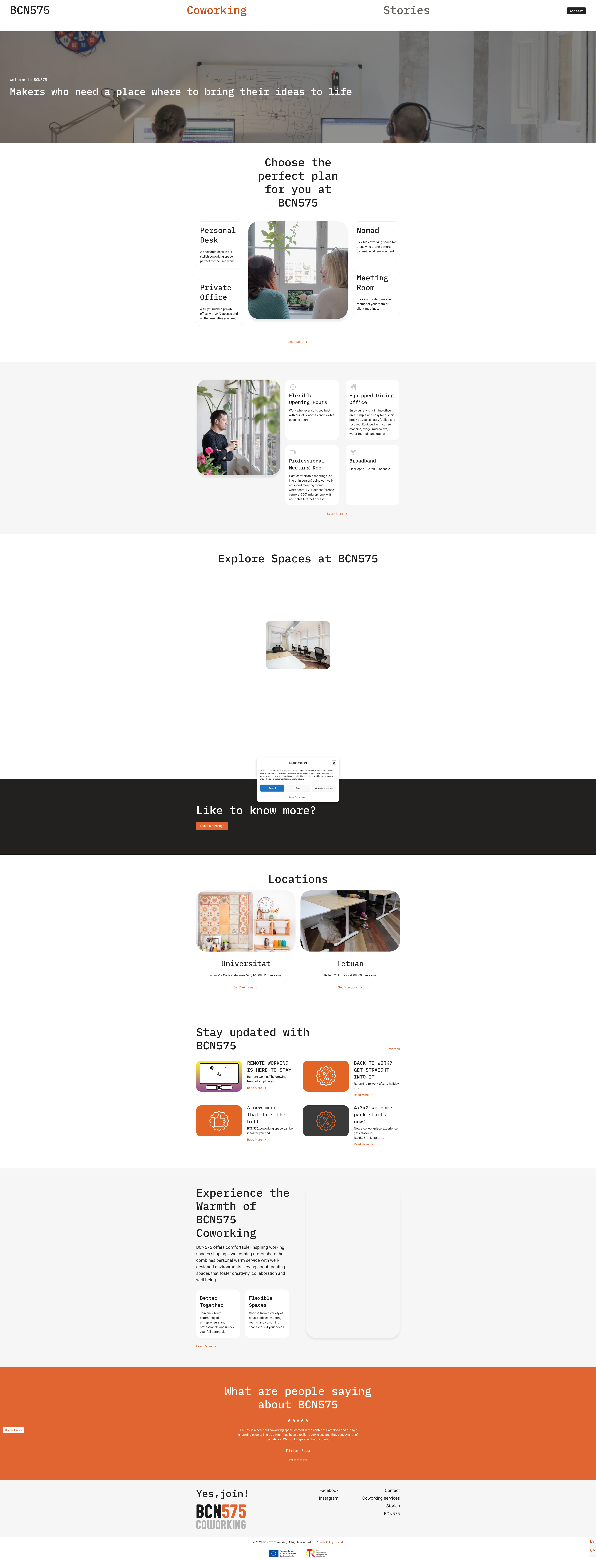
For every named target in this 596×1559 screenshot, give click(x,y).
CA (592, 1550)
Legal (303, 797)
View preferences (324, 788)
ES (592, 1541)
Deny (298, 788)
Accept (272, 788)
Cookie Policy (294, 797)
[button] (334, 762)
